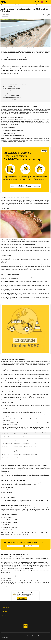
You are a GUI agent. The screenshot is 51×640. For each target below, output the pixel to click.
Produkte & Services (5, 607)
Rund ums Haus (8, 4)
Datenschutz (11, 635)
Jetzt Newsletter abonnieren (32, 545)
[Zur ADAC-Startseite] (3, 2)
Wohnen (15, 4)
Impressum (4, 635)
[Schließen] (37, 593)
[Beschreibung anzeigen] (27, 269)
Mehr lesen (4, 586)
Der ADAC (3, 615)
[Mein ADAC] (35, 2)
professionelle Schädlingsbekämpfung (18, 269)
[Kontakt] (38, 2)
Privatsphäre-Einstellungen (22, 635)
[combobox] (24, 1)
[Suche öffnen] (32, 1)
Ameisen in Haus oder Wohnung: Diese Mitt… (35, 4)
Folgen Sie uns (4, 611)
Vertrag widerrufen (45, 635)
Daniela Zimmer (5, 15)
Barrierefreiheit (5, 637)
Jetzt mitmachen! (22, 598)
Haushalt (22, 4)
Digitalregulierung (35, 635)
